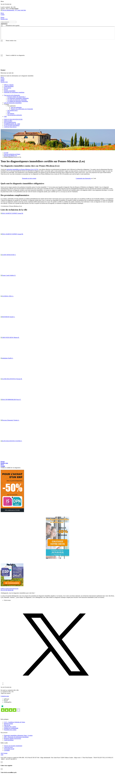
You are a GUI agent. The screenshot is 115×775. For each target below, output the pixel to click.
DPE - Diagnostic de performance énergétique (16, 737)
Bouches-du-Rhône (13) (10, 155)
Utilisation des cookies (10, 726)
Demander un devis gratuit (29, 178)
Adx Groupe (4, 753)
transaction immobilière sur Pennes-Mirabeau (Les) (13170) (22, 169)
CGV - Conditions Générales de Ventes (14, 722)
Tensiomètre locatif (9, 748)
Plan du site (7, 725)
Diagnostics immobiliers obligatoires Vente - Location (18, 735)
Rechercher (4, 23)
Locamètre (7, 750)
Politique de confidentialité (11, 728)
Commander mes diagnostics (83, 178)
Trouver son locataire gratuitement (13, 745)
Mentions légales (8, 723)
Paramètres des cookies (10, 729)
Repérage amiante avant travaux (12, 738)
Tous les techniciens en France (12, 154)
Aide (2, 754)
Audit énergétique (9, 740)
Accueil (6, 152)
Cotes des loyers (8, 747)
